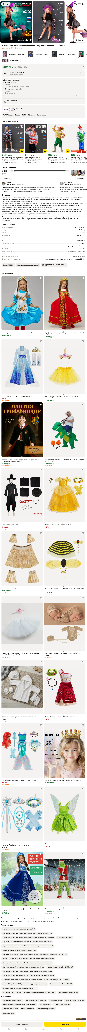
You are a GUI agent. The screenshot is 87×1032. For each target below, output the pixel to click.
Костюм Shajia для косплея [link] (10, 525)
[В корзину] (22, 151)
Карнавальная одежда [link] (9, 588)
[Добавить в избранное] (79, 4)
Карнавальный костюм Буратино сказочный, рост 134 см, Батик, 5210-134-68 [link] (58, 158)
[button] (14, 54)
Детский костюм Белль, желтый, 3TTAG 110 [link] (58, 525)
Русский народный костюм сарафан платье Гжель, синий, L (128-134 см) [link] (21, 909)
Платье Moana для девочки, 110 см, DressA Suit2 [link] (60, 717)
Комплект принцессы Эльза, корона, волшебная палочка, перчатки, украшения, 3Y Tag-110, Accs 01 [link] (20, 844)
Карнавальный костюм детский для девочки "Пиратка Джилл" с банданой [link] (12, 158)
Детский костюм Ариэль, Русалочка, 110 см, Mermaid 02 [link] (20, 780)
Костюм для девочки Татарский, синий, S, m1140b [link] (18, 333)
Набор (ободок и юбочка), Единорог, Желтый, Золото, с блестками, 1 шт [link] (62, 397)
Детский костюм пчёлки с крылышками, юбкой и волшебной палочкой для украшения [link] (64, 589)
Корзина (61, 1029)
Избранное (43, 1029)
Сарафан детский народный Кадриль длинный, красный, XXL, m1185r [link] (64, 333)
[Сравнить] (75, 4)
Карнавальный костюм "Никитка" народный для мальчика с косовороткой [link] (33, 158)
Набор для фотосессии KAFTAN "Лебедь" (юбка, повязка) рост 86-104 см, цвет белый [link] (20, 654)
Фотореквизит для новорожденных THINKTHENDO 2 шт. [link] (63, 653)
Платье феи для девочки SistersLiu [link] (56, 844)
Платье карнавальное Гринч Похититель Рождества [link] (61, 909)
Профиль (78, 1029)
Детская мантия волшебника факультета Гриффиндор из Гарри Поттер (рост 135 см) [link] (20, 460)
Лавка (26, 1029)
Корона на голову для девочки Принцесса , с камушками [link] (63, 780)
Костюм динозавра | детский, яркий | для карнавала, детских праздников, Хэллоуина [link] (64, 460)
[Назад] (4, 4)
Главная (8, 1029)
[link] (18, 929)
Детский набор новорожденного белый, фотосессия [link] (19, 717)
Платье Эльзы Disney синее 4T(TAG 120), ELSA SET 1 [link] (19, 396)
